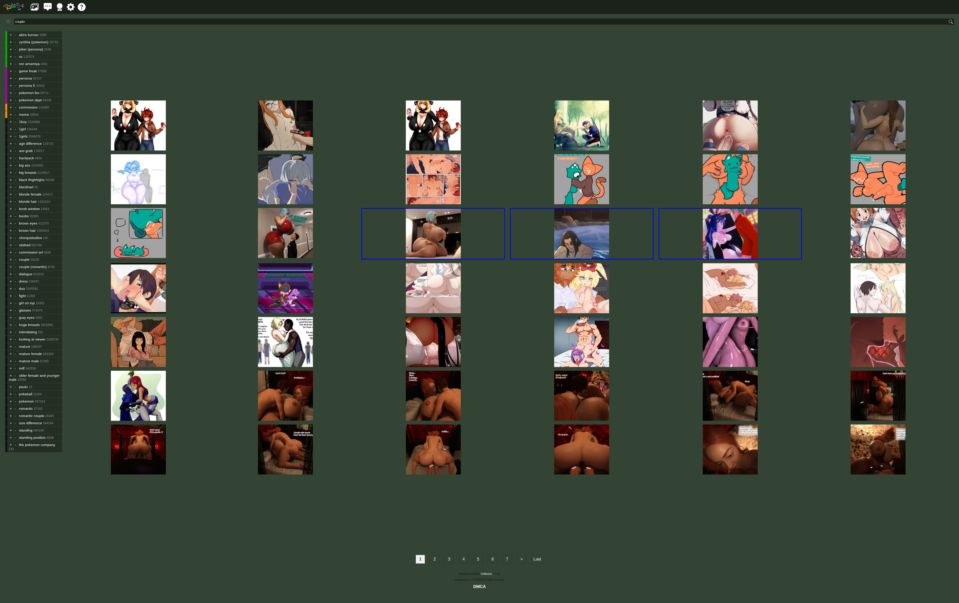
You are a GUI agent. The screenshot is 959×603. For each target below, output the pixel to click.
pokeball (25, 394)
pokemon (26, 401)
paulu (23, 387)
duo (22, 288)
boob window (29, 209)
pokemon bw (29, 93)
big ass (24, 165)
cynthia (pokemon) (33, 42)
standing (25, 430)
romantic (26, 408)
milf (21, 368)
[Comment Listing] (48, 10)
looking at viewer (32, 339)
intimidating (28, 332)
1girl (22, 129)
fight (22, 296)
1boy (23, 122)
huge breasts (29, 325)
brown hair (27, 230)
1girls (23, 136)
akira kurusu (28, 35)
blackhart (26, 187)
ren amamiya (29, 64)
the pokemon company (37, 445)
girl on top (27, 303)
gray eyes (26, 318)
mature (24, 346)
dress (23, 281)
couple (24, 260)
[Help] (82, 10)
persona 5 (27, 86)
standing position (32, 438)
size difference (30, 423)
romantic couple (31, 416)
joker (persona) (31, 49)
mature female (30, 354)
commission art (31, 252)
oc (21, 56)
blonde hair (28, 202)
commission (28, 107)
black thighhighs (31, 180)
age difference (30, 144)
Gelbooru (486, 573)
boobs (24, 216)
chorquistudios (30, 238)
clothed (24, 245)
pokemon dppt (30, 100)
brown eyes (28, 223)
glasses (25, 310)
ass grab (26, 151)
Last (537, 559)
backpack (26, 158)
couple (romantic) (33, 267)
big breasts (27, 172)
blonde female (30, 194)
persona (25, 78)
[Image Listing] (35, 10)
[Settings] (71, 10)
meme (24, 114)
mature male (29, 361)
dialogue (25, 274)
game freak (28, 71)
